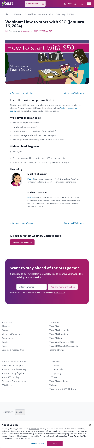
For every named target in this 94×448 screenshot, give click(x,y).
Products (54, 322)
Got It (55, 443)
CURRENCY (8, 412)
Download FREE (33, 3)
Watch (63, 108)
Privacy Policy (73, 436)
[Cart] (75, 3)
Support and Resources (14, 361)
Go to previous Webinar (22, 93)
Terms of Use (34, 429)
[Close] (90, 425)
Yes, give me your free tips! (63, 287)
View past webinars (21, 242)
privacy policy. (59, 292)
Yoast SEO (7, 322)
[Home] (6, 14)
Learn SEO (54, 361)
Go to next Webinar (74, 93)
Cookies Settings (37, 443)
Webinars (18, 14)
